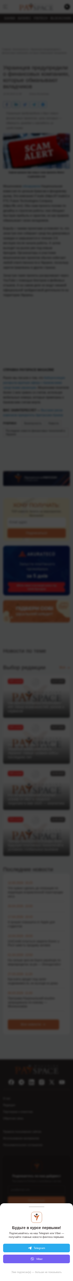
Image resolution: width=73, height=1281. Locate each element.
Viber (39, 1258)
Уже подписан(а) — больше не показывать (36, 1272)
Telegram (39, 1248)
